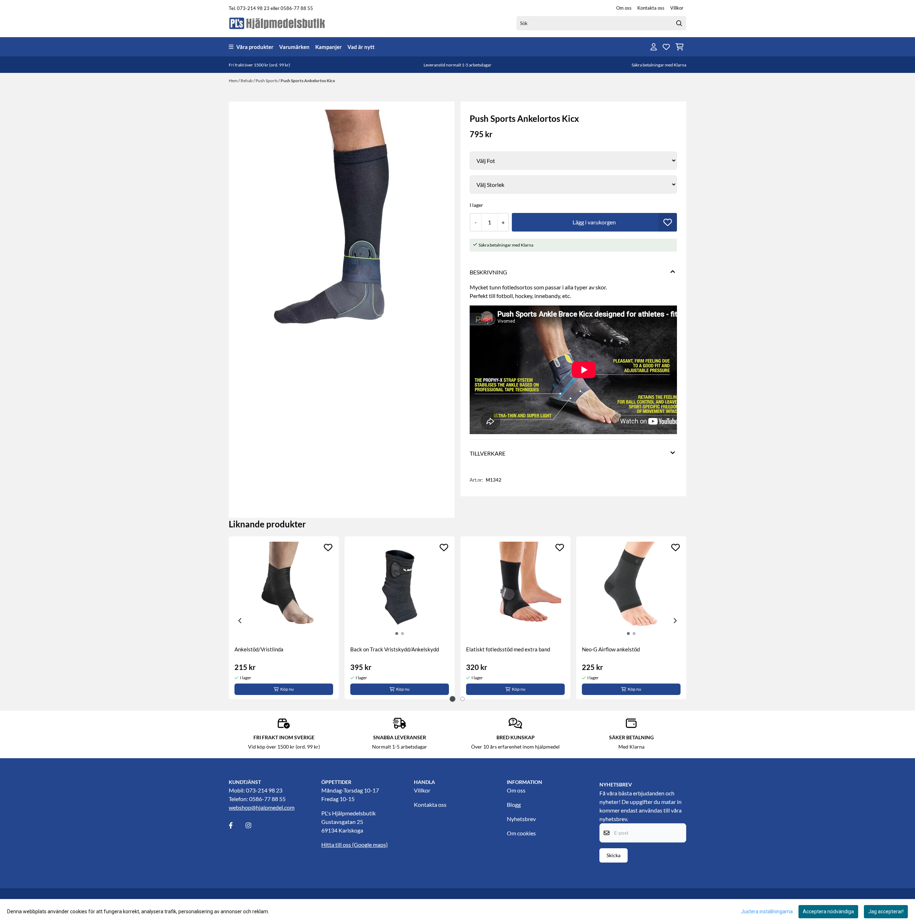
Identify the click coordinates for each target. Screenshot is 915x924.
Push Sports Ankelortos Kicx (308, 80)
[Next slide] (675, 620)
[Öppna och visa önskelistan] (666, 46)
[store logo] (277, 23)
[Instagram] (253, 825)
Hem (233, 80)
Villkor (676, 8)
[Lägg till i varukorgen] (594, 222)
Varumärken (294, 47)
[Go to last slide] (240, 620)
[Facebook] (236, 825)
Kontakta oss (650, 8)
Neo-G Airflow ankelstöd (611, 649)
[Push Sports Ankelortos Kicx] (341, 235)
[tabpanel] (284, 617)
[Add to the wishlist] (328, 547)
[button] (667, 222)
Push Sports (267, 80)
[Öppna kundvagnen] (680, 46)
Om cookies (521, 833)
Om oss (624, 8)
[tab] (453, 699)
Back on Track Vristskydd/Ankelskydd (394, 649)
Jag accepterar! (886, 911)
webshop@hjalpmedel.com (262, 807)
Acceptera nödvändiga (828, 911)
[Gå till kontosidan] (654, 46)
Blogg (514, 804)
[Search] (679, 23)
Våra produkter (254, 47)
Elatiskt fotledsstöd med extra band (508, 649)
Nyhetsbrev (521, 818)
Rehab (247, 80)
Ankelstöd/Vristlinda (258, 649)
